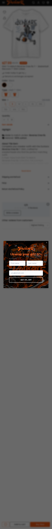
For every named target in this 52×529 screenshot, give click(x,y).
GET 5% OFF (26, 280)
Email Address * (15, 268)
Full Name (13, 259)
